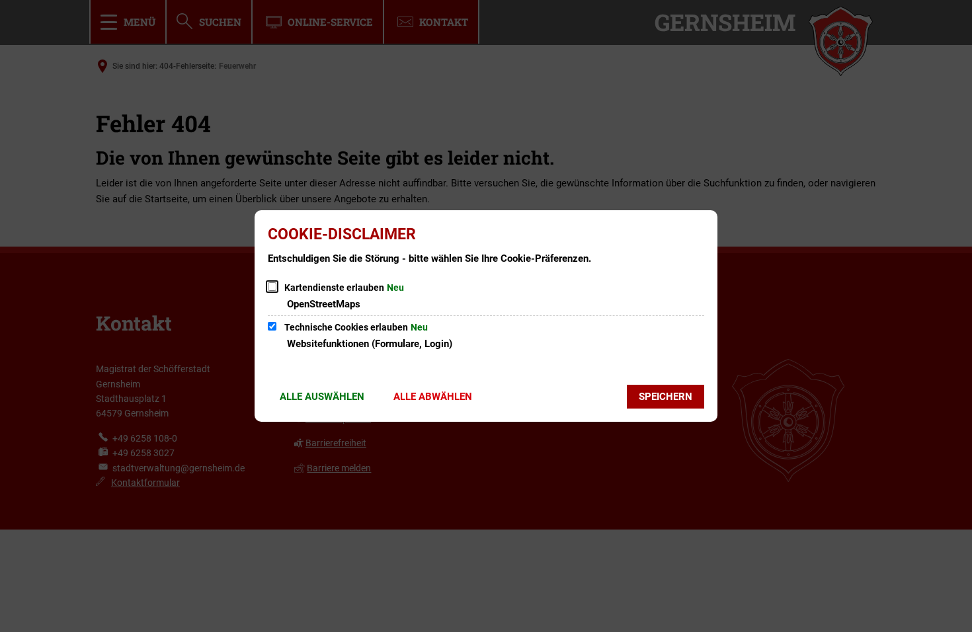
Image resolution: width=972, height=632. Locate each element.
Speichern (665, 397)
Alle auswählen (322, 397)
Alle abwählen (432, 397)
